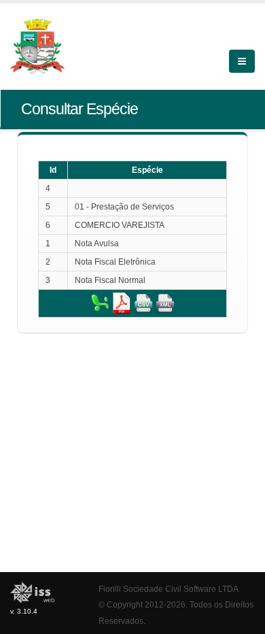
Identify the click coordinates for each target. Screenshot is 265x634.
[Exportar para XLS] (100, 302)
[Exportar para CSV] (143, 302)
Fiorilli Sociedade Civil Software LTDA (168, 588)
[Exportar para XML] (165, 302)
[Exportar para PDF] (121, 302)
